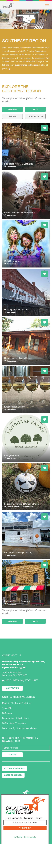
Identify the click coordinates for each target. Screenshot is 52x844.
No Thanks (18, 837)
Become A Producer (14, 768)
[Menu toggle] (47, 5)
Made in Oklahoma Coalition (16, 703)
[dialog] (25, 819)
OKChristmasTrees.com (14, 723)
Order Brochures (13, 775)
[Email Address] (26, 747)
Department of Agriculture (15, 718)
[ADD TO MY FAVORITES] (44, 128)
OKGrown (7, 713)
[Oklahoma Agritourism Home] (8, 5)
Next (35, 109)
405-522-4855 (31, 680)
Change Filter (35, 116)
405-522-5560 (12, 680)
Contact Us (12, 688)
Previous (12, 109)
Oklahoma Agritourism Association (19, 728)
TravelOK (6, 708)
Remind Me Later (30, 837)
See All (12, 116)
